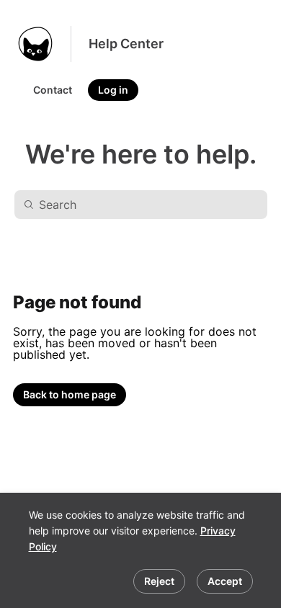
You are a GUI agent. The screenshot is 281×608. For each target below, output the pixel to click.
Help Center (126, 43)
